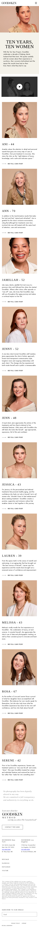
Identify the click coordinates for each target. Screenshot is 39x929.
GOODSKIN (9, 925)
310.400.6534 (6, 849)
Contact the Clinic (12, 827)
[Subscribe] (35, 914)
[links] (9, 3)
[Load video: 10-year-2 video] (19, 87)
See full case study (15, 164)
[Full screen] (29, 28)
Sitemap (24, 923)
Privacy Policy (15, 923)
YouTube (5, 871)
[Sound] (33, 28)
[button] (36, 3)
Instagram (6, 867)
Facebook (5, 863)
